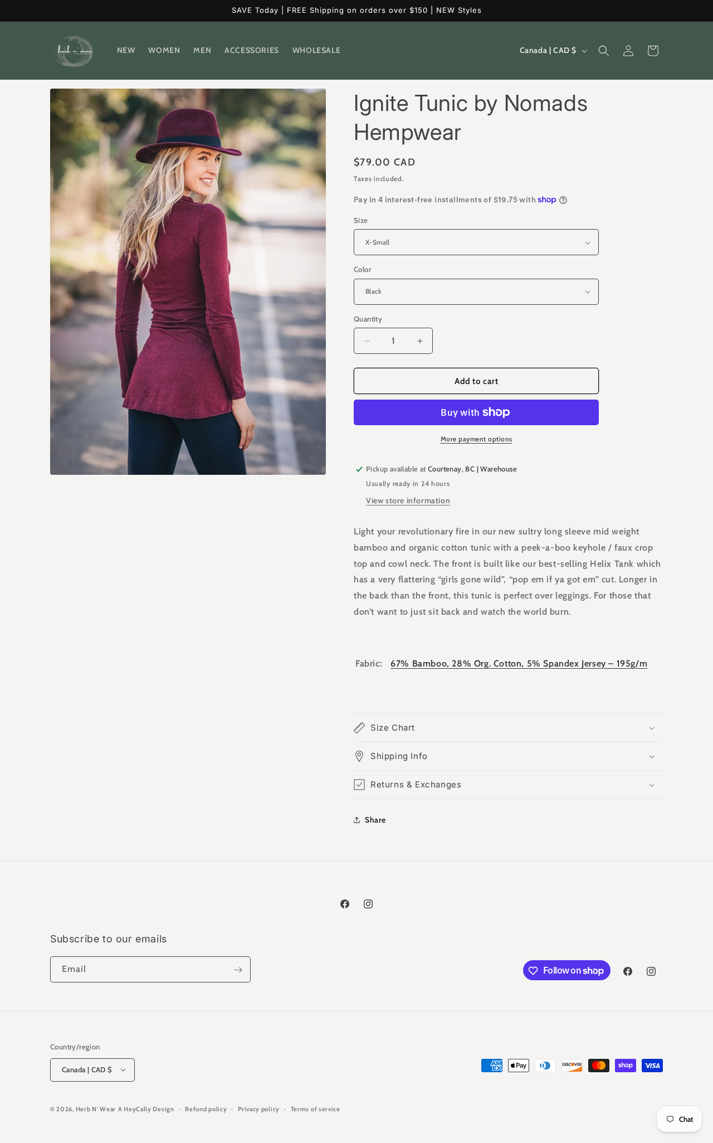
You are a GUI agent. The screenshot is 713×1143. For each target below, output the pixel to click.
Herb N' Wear (96, 1108)
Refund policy (206, 1108)
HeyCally (138, 1108)
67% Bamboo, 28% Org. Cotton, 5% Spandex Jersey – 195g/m (518, 663)
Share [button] (375, 820)
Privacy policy (259, 1108)
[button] (604, 50)
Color (362, 269)
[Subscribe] (238, 970)
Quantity (368, 318)
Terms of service (315, 1108)
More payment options (476, 439)
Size (361, 220)
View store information (408, 500)
